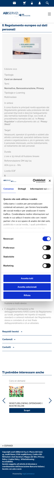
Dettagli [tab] (22, 189)
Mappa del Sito (30, 457)
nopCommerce (28, 474)
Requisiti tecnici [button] (10, 331)
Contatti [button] (6, 347)
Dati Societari (17, 457)
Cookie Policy (14, 459)
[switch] (46, 247)
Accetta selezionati (27, 287)
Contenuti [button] (7, 339)
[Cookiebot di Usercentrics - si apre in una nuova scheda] (33, 181)
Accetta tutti (27, 278)
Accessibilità (7, 462)
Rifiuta (27, 295)
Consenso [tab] (8, 189)
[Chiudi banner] (50, 181)
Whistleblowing (27, 459)
